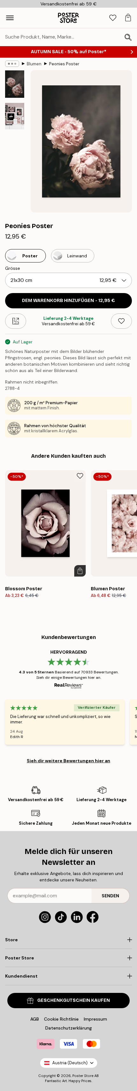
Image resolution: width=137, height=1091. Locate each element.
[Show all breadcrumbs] (12, 64)
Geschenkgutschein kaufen (73, 1000)
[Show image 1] (14, 84)
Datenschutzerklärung (68, 1028)
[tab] (112, 18)
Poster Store (82, 1075)
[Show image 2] (14, 116)
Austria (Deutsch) (70, 1063)
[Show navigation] (10, 18)
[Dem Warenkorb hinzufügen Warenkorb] (80, 571)
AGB (34, 1019)
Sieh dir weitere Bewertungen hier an (68, 761)
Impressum (95, 1019)
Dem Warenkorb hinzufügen (68, 300)
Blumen (34, 64)
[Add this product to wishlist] (121, 321)
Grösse (12, 268)
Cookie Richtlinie (61, 1019)
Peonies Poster (64, 64)
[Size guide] (15, 321)
